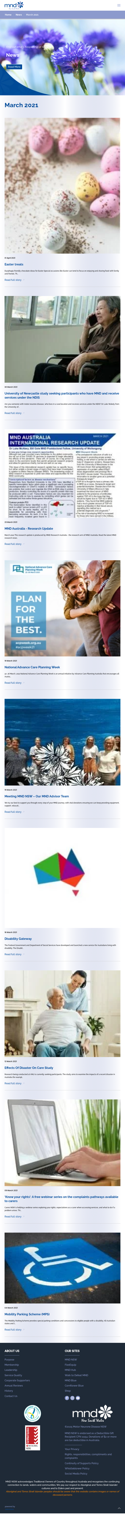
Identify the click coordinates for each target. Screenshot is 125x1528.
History (9, 1390)
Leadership (11, 1370)
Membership (12, 1364)
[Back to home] (14, 5)
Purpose (9, 1359)
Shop (68, 1390)
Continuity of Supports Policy (82, 1463)
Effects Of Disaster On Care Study (29, 1068)
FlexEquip (70, 1364)
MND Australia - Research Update (29, 528)
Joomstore (9, 1509)
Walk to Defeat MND (76, 1375)
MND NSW (71, 1359)
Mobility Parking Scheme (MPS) (27, 1314)
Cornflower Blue (74, 1385)
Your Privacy (72, 1449)
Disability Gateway (18, 939)
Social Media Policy (76, 1473)
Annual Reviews (14, 1385)
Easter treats (14, 264)
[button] (118, 5)
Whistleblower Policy (77, 1468)
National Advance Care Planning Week (32, 667)
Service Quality (13, 1375)
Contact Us (11, 1396)
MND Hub (70, 1370)
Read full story (13, 280)
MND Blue (70, 1380)
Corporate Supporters (17, 1380)
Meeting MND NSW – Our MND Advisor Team (37, 796)
